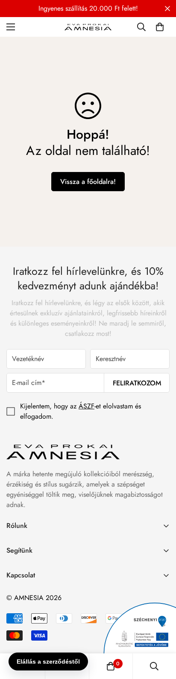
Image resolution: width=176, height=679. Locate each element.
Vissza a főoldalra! (88, 182)
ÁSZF (86, 406)
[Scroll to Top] (160, 633)
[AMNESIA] (88, 27)
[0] (160, 27)
